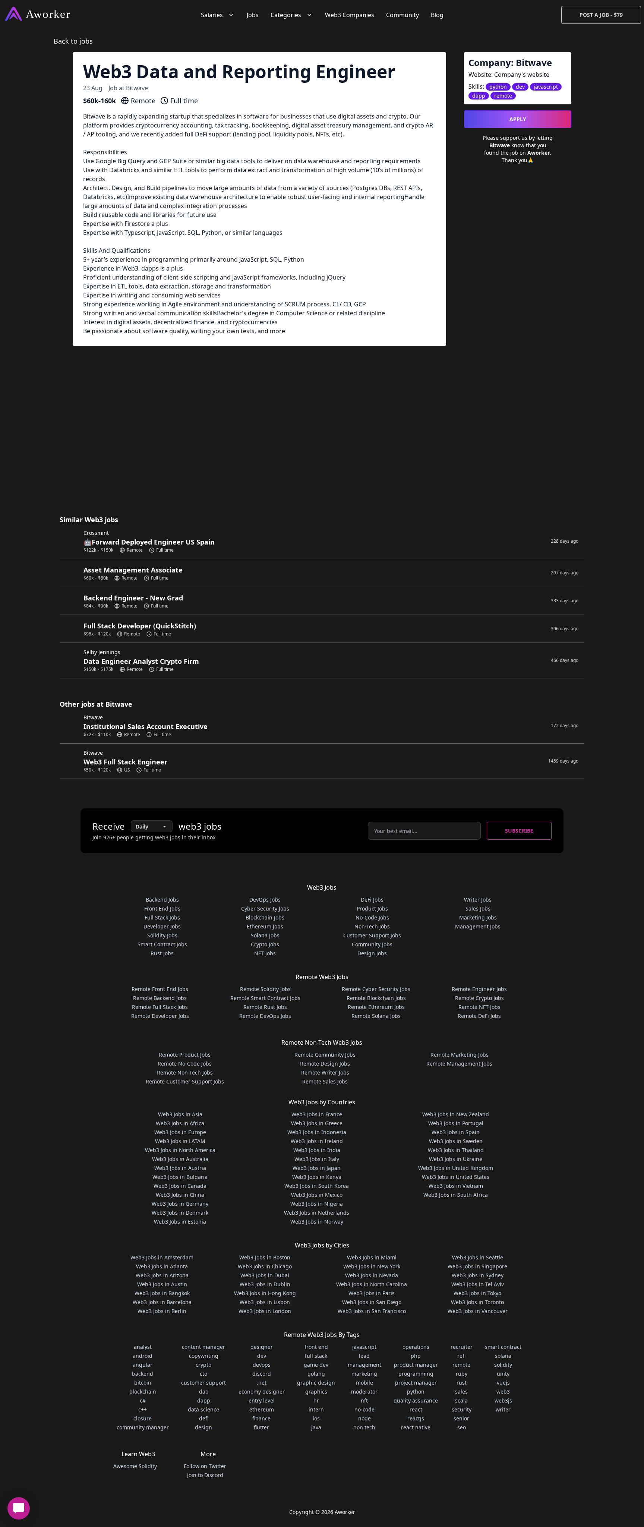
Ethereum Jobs (265, 926)
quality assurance (416, 1400)
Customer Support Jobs (372, 935)
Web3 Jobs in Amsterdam (161, 1257)
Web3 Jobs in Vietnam (456, 1185)
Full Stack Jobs (162, 917)
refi (461, 1355)
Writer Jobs (478, 899)
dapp (203, 1400)
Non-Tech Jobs (372, 926)
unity (503, 1373)
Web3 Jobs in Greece (316, 1123)
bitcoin (142, 1382)
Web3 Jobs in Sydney (477, 1275)
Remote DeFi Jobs (479, 1015)
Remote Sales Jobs (325, 1081)
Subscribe (519, 830)
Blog (437, 15)
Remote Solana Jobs (376, 1015)
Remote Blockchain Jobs (376, 997)
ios (316, 1418)
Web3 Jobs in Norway (316, 1221)
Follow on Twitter (205, 1466)
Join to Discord (205, 1475)
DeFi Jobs (372, 899)
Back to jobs (73, 41)
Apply (517, 119)
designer (261, 1346)
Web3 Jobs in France (316, 1114)
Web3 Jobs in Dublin (265, 1284)
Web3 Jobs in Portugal (455, 1123)
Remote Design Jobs (325, 1063)
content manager (203, 1346)
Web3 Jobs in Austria (180, 1167)
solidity (503, 1364)
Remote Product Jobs (185, 1054)
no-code (364, 1409)
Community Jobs (372, 944)
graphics (316, 1391)
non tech (364, 1427)
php (416, 1355)
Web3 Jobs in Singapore (477, 1266)
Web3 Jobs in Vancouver (478, 1311)
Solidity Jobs (162, 935)
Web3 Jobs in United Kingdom (455, 1167)
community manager (143, 1427)
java (316, 1427)
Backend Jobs (162, 899)
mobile (364, 1382)
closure (142, 1418)
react (416, 1409)
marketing (364, 1373)
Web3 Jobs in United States (455, 1176)
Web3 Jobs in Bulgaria (180, 1176)
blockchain (142, 1391)
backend (142, 1373)
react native (415, 1427)
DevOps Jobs (265, 899)
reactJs (415, 1418)
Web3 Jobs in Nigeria (316, 1203)
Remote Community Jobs (325, 1054)
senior (461, 1418)
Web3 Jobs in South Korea (316, 1185)
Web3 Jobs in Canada (180, 1185)
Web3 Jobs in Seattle (477, 1257)
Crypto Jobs (265, 944)
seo (461, 1427)
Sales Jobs (477, 908)
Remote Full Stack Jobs (160, 1006)
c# (143, 1400)
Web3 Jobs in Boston (264, 1257)
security (461, 1409)
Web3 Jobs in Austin (162, 1284)
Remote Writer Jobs (325, 1072)
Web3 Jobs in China (180, 1194)
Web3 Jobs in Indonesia (316, 1132)
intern (316, 1409)
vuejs (503, 1382)
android (142, 1355)
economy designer (262, 1391)
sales (461, 1391)
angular (142, 1364)
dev (261, 1355)
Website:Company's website (508, 74)
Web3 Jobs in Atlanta (162, 1266)
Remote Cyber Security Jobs (376, 989)
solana (503, 1355)
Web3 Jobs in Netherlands (316, 1212)
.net (261, 1382)
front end (316, 1346)
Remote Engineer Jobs (479, 989)
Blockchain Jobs (265, 917)
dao (203, 1391)
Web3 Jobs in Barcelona (162, 1302)
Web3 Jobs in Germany (180, 1203)
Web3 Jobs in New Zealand (455, 1114)
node (364, 1418)
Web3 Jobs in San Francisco (372, 1311)
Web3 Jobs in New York (371, 1266)
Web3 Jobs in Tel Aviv (477, 1284)
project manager (416, 1382)
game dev (316, 1364)
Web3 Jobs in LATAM (180, 1141)
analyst (143, 1346)
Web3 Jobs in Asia (180, 1114)
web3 (503, 1391)
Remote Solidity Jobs (265, 989)
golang (316, 1373)
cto (203, 1373)
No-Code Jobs (372, 917)
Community (402, 15)
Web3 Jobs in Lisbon (265, 1302)
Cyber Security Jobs (265, 908)
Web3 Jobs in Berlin (162, 1311)
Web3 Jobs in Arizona (162, 1275)
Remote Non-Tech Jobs (185, 1072)
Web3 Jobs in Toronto (477, 1302)
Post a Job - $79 (601, 14)
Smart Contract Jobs (162, 944)
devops (262, 1364)
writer (503, 1409)
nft (364, 1400)
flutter (261, 1427)
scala (461, 1400)
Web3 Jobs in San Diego (371, 1302)
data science (203, 1409)
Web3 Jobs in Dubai (264, 1275)
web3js (503, 1400)
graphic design (316, 1382)
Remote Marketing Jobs (459, 1054)
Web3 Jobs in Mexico (316, 1194)
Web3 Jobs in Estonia (180, 1221)
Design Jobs (372, 953)
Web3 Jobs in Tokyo (477, 1293)
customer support (203, 1382)
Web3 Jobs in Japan (317, 1167)
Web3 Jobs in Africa (180, 1123)
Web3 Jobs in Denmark (180, 1212)
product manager (416, 1364)
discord (261, 1373)
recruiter (462, 1346)
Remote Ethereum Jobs (376, 1006)
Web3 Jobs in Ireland (317, 1141)
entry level (262, 1400)
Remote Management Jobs (459, 1063)
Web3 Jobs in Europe (180, 1132)
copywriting (203, 1355)
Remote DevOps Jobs (265, 1015)
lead (364, 1355)
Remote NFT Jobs (479, 1006)
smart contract (503, 1346)
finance (261, 1418)
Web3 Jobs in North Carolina (371, 1284)
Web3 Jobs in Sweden (456, 1141)
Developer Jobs (162, 926)
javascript (364, 1346)
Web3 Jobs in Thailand (456, 1150)
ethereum (261, 1409)
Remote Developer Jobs (160, 1015)
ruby (461, 1373)
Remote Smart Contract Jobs (265, 997)
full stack (316, 1355)
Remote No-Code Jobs (185, 1063)
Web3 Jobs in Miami (372, 1257)
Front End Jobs (162, 908)
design (203, 1427)
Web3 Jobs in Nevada (371, 1275)
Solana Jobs (265, 935)
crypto (203, 1364)
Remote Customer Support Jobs (185, 1081)
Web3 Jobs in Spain (456, 1132)
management (364, 1364)
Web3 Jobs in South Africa (455, 1194)
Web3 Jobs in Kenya (316, 1176)
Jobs (253, 15)
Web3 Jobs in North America (180, 1150)
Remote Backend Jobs (160, 997)
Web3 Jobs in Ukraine (455, 1158)
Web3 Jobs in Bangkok (162, 1293)
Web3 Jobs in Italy (316, 1158)
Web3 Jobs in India (316, 1150)
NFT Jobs (265, 953)
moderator (364, 1391)
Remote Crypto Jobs (479, 997)
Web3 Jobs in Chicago (265, 1266)
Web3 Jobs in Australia (180, 1158)
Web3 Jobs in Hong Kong (265, 1293)
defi (203, 1418)
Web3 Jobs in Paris (371, 1293)
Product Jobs (372, 908)
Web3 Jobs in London (265, 1311)
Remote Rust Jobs (265, 1006)
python (415, 1391)
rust (462, 1382)
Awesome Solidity (135, 1466)
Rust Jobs (162, 953)
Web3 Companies (349, 15)
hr (316, 1400)
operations (415, 1346)
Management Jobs (478, 926)
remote (461, 1364)
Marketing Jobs (478, 917)
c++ (142, 1409)
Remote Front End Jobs (160, 989)
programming (415, 1373)
